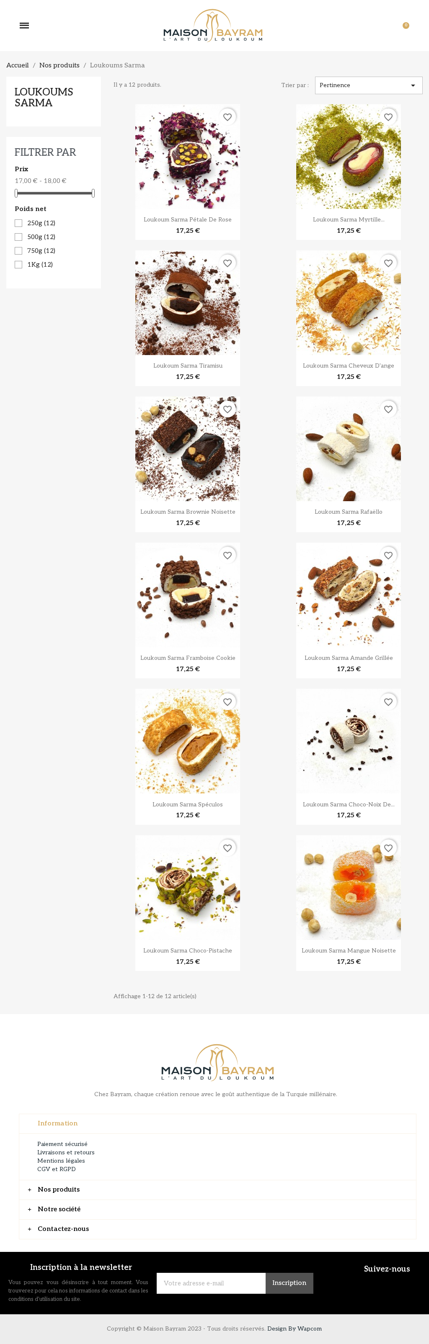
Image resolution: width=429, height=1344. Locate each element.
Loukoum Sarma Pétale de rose (188, 219)
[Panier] (402, 25)
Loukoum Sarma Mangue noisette (349, 950)
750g (41, 251)
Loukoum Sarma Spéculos (187, 804)
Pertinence (369, 85)
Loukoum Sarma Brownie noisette (187, 511)
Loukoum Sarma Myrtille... (349, 219)
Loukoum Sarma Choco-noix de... (349, 804)
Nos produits (59, 1190)
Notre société (59, 1209)
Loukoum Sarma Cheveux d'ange (348, 365)
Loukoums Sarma (44, 97)
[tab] (217, 1123)
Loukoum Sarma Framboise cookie (187, 658)
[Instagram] (403, 1285)
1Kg (40, 264)
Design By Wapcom (294, 1328)
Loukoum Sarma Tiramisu (187, 365)
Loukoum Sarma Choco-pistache (187, 950)
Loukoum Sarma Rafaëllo (348, 511)
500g (41, 237)
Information (58, 1124)
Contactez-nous (63, 1229)
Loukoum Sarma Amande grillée (349, 658)
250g (41, 223)
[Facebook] (378, 1285)
